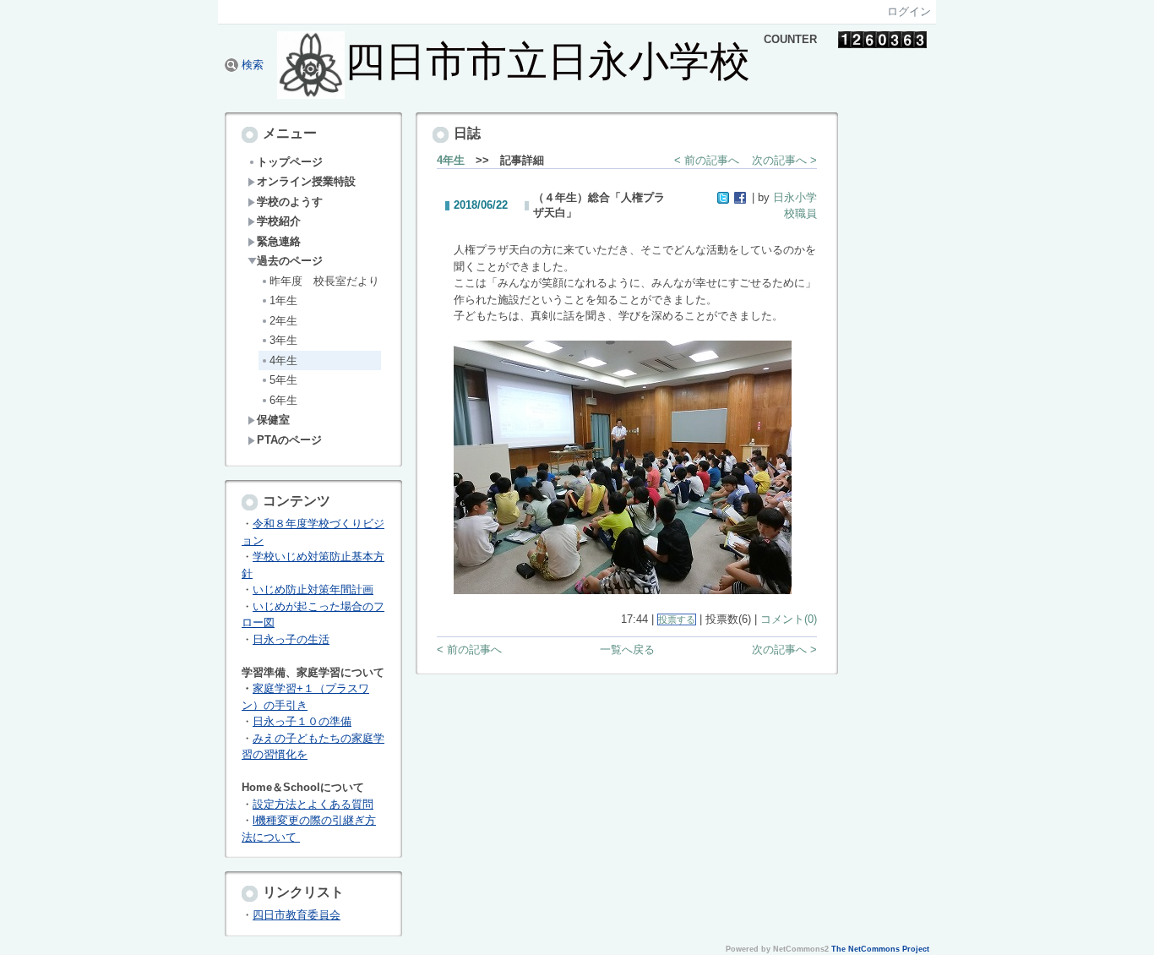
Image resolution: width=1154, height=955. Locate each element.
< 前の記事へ (706, 160)
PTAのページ (289, 440)
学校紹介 (279, 221)
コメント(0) (788, 619)
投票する (676, 619)
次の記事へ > (784, 160)
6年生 (283, 400)
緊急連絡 (279, 241)
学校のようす (290, 201)
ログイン (909, 11)
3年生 (283, 340)
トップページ (290, 162)
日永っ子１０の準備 (302, 721)
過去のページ (290, 260)
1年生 (283, 300)
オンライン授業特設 (306, 181)
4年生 (283, 360)
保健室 (273, 419)
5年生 (283, 380)
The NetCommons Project (880, 949)
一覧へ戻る (627, 649)
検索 (251, 64)
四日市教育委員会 (296, 915)
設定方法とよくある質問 (313, 804)
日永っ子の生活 (291, 639)
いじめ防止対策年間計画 (313, 589)
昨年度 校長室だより (324, 281)
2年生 (283, 320)
